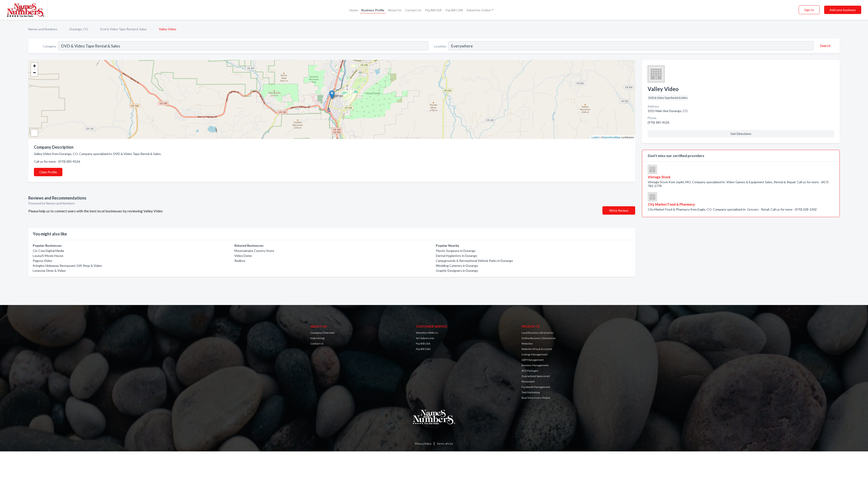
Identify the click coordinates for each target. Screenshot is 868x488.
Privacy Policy (423, 443)
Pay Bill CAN (454, 10)
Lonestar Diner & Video (49, 270)
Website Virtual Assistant (536, 349)
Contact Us (413, 10)
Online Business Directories (538, 338)
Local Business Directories (537, 332)
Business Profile (372, 10)
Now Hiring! (317, 338)
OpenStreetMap (611, 137)
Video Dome (243, 256)
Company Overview (322, 332)
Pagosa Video (42, 261)
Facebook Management (535, 387)
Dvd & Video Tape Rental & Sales (123, 29)
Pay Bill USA (433, 10)
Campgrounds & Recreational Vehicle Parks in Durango (474, 261)
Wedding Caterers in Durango (457, 265)
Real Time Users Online (535, 397)
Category (49, 46)
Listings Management (534, 354)
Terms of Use (445, 443)
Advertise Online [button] (479, 10)
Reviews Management (534, 365)
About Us (394, 10)
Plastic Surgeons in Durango (456, 251)
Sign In (809, 10)
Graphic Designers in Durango (457, 270)
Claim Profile (48, 172)
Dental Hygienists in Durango (456, 256)
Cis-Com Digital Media (48, 251)
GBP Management (532, 359)
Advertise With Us (427, 332)
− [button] (34, 72)
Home (353, 10)
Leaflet (595, 137)
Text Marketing (530, 392)
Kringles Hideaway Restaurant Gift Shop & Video (67, 265)
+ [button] (34, 66)
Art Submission (425, 338)
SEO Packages (529, 370)
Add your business (843, 10)
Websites (527, 343)
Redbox (239, 261)
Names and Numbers (42, 29)
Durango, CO (79, 29)
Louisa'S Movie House (48, 256)
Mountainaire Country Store (254, 251)
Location (440, 46)
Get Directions (740, 134)
